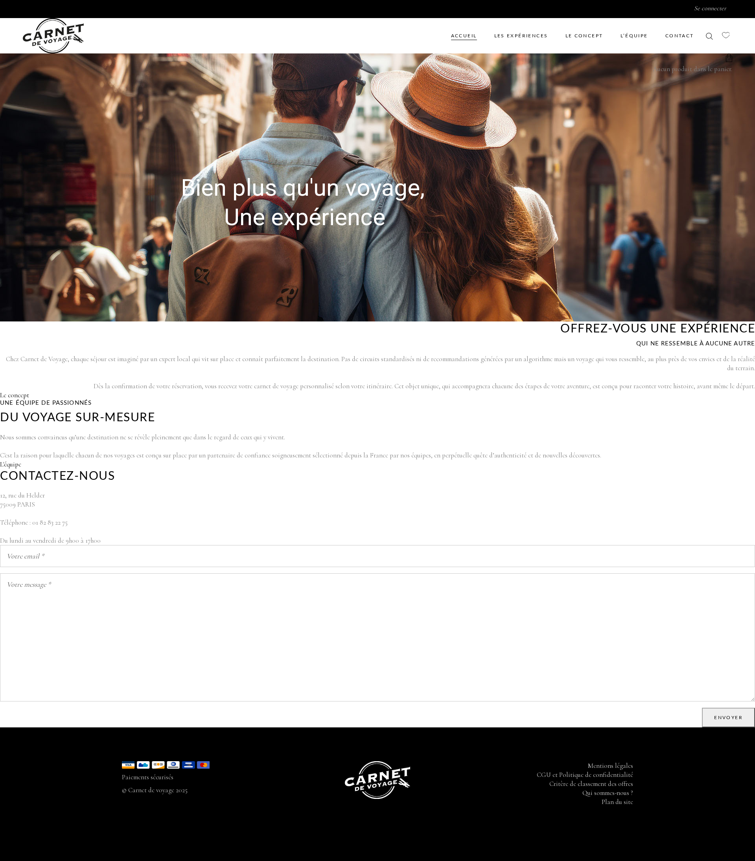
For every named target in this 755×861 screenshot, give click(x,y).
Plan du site (617, 802)
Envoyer (728, 717)
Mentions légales (610, 766)
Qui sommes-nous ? (607, 793)
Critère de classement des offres (591, 784)
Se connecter (710, 8)
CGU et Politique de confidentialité (585, 775)
